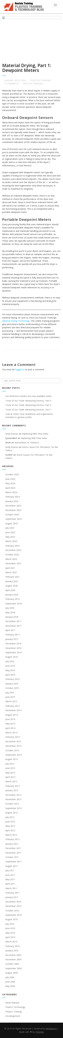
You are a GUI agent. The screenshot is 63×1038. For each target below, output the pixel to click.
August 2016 (11, 656)
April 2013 (10, 777)
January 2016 (11, 683)
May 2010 (10, 932)
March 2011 (11, 888)
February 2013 (12, 786)
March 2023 (11, 541)
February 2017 (12, 634)
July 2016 (9, 661)
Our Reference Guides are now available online (28, 396)
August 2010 (11, 919)
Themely (39, 1032)
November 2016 (13, 648)
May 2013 (10, 772)
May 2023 (10, 536)
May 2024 (10, 483)
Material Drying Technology (16, 320)
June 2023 (10, 532)
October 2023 (12, 514)
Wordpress (51, 1028)
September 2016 (13, 652)
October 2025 (12, 474)
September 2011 (13, 861)
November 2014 (13, 710)
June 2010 (10, 928)
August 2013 (11, 759)
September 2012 (13, 808)
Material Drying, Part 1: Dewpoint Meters (26, 67)
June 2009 (10, 981)
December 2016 (13, 643)
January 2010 (11, 950)
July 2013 (9, 763)
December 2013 (13, 741)
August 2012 (11, 812)
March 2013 (11, 781)
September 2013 (13, 754)
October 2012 (12, 803)
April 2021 (10, 568)
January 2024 (11, 501)
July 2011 (9, 870)
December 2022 (13, 550)
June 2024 (10, 479)
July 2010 (9, 923)
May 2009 (10, 986)
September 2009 (13, 968)
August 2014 (11, 714)
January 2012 (11, 843)
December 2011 (13, 848)
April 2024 (10, 487)
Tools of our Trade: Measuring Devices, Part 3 (28, 400)
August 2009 (11, 972)
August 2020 (11, 585)
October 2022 (12, 554)
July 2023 (9, 527)
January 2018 (11, 616)
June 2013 (10, 768)
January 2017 (11, 639)
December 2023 (13, 505)
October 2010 (12, 910)
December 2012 (13, 795)
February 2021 (12, 576)
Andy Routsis (11, 433)
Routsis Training (33, 83)
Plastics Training (40, 80)
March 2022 (11, 559)
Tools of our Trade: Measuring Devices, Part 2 (28, 405)
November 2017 (13, 625)
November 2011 (13, 852)
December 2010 (13, 901)
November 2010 (13, 906)
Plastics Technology (15, 1007)
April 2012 (10, 830)
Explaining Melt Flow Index (35, 433)
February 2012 (12, 839)
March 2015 (11, 701)
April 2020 (10, 590)
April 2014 (10, 728)
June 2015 (10, 697)
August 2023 (11, 523)
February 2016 (12, 679)
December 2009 (13, 955)
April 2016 (10, 674)
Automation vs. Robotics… (28, 442)
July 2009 (9, 977)
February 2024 (12, 496)
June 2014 (10, 719)
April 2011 (10, 883)
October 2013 (12, 750)
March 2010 (11, 941)
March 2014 (11, 732)
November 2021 (13, 563)
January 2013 (11, 790)
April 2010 (10, 937)
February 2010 (12, 946)
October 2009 (12, 963)
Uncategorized (12, 1016)
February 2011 (12, 892)
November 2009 (13, 959)
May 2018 (10, 612)
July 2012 (9, 817)
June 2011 (10, 875)
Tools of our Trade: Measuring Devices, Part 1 (28, 409)
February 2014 (12, 737)
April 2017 (10, 630)
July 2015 (9, 692)
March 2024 (11, 492)
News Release (12, 1002)
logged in (19, 369)
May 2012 (10, 826)
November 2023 (13, 510)
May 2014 (10, 723)
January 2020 (11, 594)
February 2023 (12, 545)
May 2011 (10, 879)
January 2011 (11, 897)
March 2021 (11, 572)
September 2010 (13, 915)
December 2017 (13, 621)
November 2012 (13, 799)
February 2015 (12, 705)
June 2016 (10, 665)
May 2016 (10, 670)
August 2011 (11, 866)
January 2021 (11, 581)
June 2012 (10, 821)
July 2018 (9, 608)
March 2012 (11, 834)
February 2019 (12, 599)
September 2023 (13, 519)
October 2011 (12, 857)
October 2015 (12, 688)
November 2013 (13, 745)
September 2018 (13, 603)
